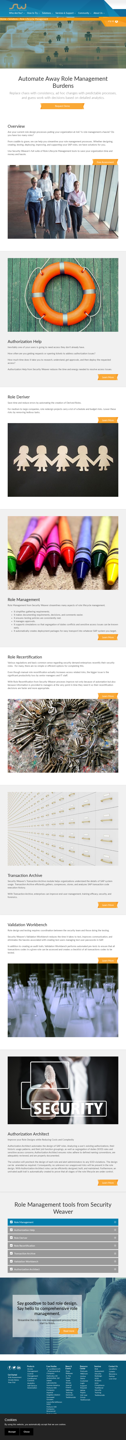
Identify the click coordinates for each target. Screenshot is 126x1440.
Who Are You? (16, 13)
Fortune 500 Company (52, 1389)
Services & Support (64, 13)
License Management (32, 1375)
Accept (12, 1431)
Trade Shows (68, 1382)
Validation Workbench (26, 1261)
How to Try (32, 13)
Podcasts (83, 1371)
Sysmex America (53, 1385)
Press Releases (69, 1372)
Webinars (69, 1390)
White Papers (83, 1391)
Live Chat (112, 1379)
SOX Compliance (99, 1384)
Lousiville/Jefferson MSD (54, 1403)
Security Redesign (98, 1375)
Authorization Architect (27, 1269)
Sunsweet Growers (50, 1398)
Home (3, 19)
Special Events (69, 1386)
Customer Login (84, 1382)
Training (98, 1392)
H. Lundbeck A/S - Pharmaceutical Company (53, 1371)
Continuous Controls (32, 1380)
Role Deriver (20, 1238)
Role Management (23, 1222)
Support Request (83, 1387)
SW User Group (83, 1396)
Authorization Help (24, 1230)
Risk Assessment (14, 1377)
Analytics (31, 1383)
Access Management (32, 1370)
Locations (113, 1369)
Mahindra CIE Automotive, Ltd (53, 1377)
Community (83, 13)
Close (27, 1431)
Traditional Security (99, 1389)
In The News (68, 1377)
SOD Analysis (98, 1380)
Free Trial (11, 1382)
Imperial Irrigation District (53, 1394)
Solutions (46, 13)
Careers (112, 1371)
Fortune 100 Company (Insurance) (52, 1409)
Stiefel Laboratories (52, 1382)
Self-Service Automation (32, 1387)
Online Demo (83, 1377)
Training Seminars (69, 1394)
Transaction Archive (24, 1253)
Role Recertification (24, 1246)
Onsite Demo (13, 1380)
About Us (98, 13)
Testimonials (71, 1397)
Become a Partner (113, 1375)
